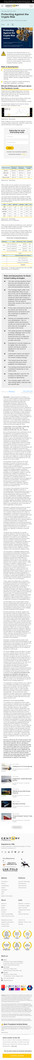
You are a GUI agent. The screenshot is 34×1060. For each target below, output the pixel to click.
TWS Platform (22, 887)
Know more (27, 2)
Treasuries (4, 889)
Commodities (5, 885)
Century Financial (8, 20)
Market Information (6, 896)
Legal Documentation (7, 922)
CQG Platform (22, 885)
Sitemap (20, 924)
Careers (3, 912)
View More (17, 827)
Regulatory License (6, 920)
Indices (3, 887)
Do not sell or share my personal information (17, 1051)
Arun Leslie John (28, 391)
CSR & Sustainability (7, 914)
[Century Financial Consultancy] (10, 5)
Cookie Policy (5, 926)
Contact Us (21, 920)
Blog (19, 912)
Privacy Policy (5, 924)
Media (3, 907)
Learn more (14, 1046)
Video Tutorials (22, 907)
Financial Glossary (23, 914)
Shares (3, 883)
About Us (4, 903)
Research (4, 909)
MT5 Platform (22, 883)
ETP (2, 894)
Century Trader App (24, 881)
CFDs (2, 892)
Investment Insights (21, 20)
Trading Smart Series (24, 909)
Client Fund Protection (7, 916)
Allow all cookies (17, 1055)
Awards (3, 905)
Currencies (4, 881)
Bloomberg (12, 391)
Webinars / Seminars (24, 903)
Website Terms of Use (24, 922)
